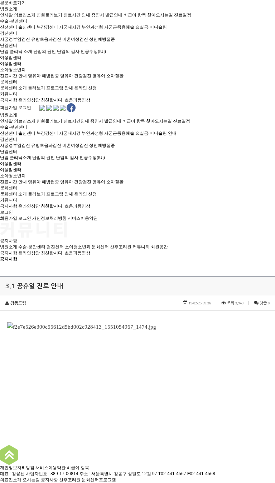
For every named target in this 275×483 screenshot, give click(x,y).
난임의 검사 (68, 51)
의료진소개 (24, 15)
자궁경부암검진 (15, 39)
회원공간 (159, 246)
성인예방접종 (102, 39)
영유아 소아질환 (108, 75)
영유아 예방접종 (43, 75)
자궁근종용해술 (119, 27)
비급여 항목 (135, 15)
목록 (267, 266)
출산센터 (26, 27)
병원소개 (8, 8)
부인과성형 (92, 27)
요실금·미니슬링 (151, 27)
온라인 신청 (85, 87)
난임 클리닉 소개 (16, 51)
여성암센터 (10, 57)
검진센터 (8, 33)
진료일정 (182, 15)
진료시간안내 (76, 121)
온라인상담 (29, 100)
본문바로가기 (13, 2)
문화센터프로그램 (99, 479)
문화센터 (8, 81)
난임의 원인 (44, 51)
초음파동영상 (77, 100)
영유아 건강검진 (75, 75)
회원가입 (8, 107)
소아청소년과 (13, 69)
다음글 (27, 411)
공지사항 (8, 100)
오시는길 (31, 479)
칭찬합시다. (52, 100)
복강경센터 (47, 27)
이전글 (9, 411)
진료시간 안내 (76, 15)
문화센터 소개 (13, 87)
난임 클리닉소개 (15, 157)
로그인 (24, 107)
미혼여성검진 (75, 39)
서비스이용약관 (83, 218)
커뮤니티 (8, 93)
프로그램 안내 (59, 87)
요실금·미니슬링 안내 (156, 133)
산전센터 (8, 27)
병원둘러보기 (49, 15)
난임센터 (8, 45)
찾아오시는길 (160, 15)
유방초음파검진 (46, 39)
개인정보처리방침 (49, 218)
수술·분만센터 (13, 21)
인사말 (6, 15)
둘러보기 (36, 87)
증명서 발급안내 (106, 15)
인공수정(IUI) (93, 51)
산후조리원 (120, 246)
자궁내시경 (70, 27)
